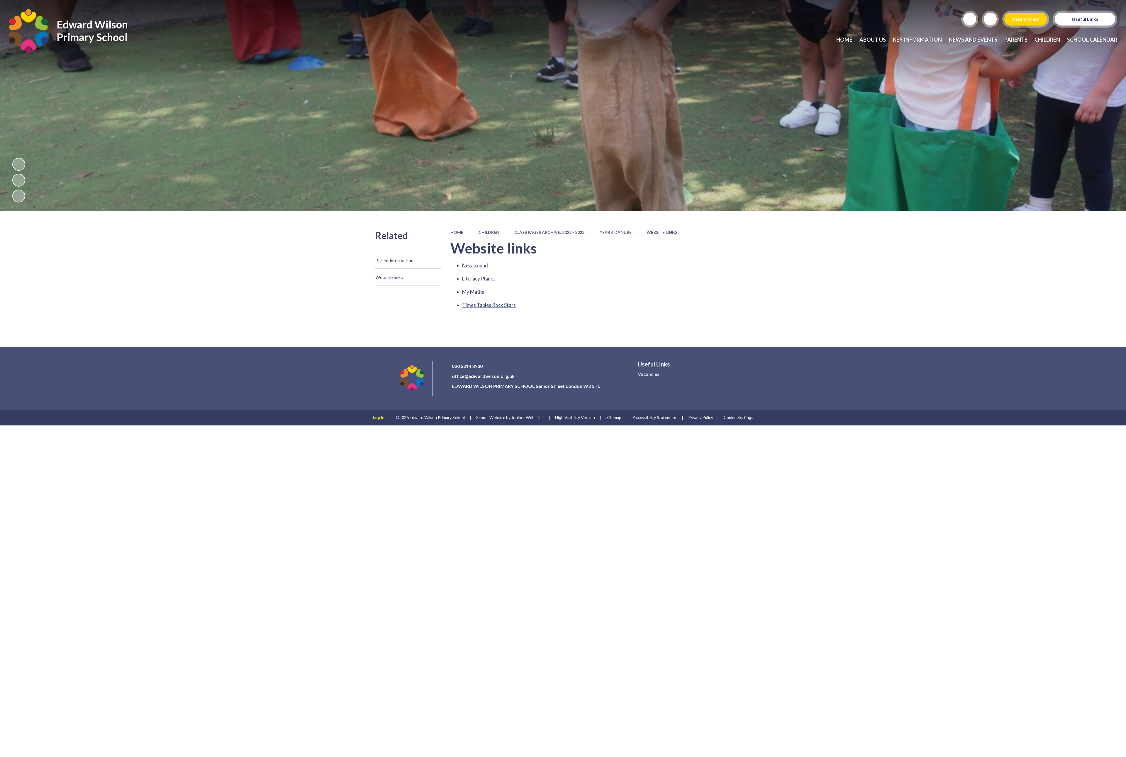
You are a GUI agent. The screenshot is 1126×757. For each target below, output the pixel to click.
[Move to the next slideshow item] (18, 196)
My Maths (473, 292)
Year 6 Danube (616, 232)
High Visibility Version (575, 417)
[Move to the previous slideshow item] (18, 180)
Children (489, 232)
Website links (662, 232)
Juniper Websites (527, 417)
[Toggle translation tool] (990, 19)
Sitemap (613, 417)
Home (456, 232)
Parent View (1026, 19)
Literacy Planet (478, 279)
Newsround (475, 265)
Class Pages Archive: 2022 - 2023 (549, 232)
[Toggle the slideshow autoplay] (18, 164)
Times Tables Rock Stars (489, 305)
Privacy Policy (700, 417)
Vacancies (648, 374)
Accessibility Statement (655, 417)
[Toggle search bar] (969, 19)
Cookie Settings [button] (738, 417)
